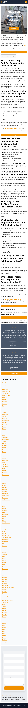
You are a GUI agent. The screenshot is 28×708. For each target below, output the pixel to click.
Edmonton (4, 543)
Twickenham (5, 602)
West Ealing (5, 596)
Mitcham (4, 533)
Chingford (4, 548)
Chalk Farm (5, 491)
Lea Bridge (4, 445)
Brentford (4, 577)
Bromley (4, 399)
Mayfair (4, 458)
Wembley (4, 589)
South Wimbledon (6, 537)
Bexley (4, 512)
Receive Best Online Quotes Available (14, 135)
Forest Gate (5, 433)
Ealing (3, 598)
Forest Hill (4, 424)
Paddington (5, 493)
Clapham (4, 449)
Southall (4, 621)
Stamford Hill (5, 464)
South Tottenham (6, 481)
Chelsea (4, 479)
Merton (4, 531)
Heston (4, 623)
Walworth (4, 403)
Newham (4, 422)
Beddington (5, 541)
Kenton (4, 610)
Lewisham (4, 401)
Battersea (4, 487)
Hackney (4, 426)
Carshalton (4, 560)
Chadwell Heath (6, 535)
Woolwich (4, 418)
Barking (4, 451)
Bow (3, 405)
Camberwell (5, 414)
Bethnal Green (5, 408)
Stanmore (4, 619)
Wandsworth (5, 510)
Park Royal (4, 566)
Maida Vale (5, 504)
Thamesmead (5, 466)
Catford (4, 412)
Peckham (4, 397)
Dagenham (4, 525)
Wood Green (5, 514)
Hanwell (4, 604)
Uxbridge (4, 642)
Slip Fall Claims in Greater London (13, 128)
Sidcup (4, 483)
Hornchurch (5, 568)
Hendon (4, 564)
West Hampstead (6, 522)
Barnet (3, 593)
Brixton (4, 431)
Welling (4, 462)
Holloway (4, 470)
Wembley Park (5, 585)
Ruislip (4, 637)
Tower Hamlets (5, 393)
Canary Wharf (5, 385)
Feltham (4, 629)
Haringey (4, 506)
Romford (4, 562)
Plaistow (4, 410)
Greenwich (4, 387)
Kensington (5, 497)
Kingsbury (4, 575)
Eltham (4, 428)
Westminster (5, 437)
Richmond (4, 581)
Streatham (4, 472)
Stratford (4, 416)
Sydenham (4, 441)
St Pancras (4, 454)
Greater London (6, 395)
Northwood (4, 639)
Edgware (4, 608)
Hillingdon (4, 635)
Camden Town (5, 474)
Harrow (4, 616)
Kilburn (4, 520)
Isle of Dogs (5, 382)
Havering (4, 579)
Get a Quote (13, 28)
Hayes (3, 633)
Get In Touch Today (14, 52)
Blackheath (5, 389)
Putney (4, 527)
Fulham (4, 516)
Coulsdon (4, 591)
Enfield (4, 573)
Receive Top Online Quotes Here (14, 317)
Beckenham (5, 460)
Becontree (4, 508)
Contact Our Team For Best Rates (14, 305)
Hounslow (4, 614)
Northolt (4, 625)
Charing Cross (5, 439)
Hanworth (4, 627)
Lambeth (4, 435)
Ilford (3, 468)
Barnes (4, 552)
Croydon (4, 529)
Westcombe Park (6, 391)
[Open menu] (26, 2)
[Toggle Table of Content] (13, 56)
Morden (4, 550)
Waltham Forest (6, 499)
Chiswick (4, 558)
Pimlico (4, 447)
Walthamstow (5, 495)
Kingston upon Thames (7, 600)
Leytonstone (5, 456)
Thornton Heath (6, 502)
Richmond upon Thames (8, 587)
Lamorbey (4, 485)
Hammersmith (5, 539)
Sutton (3, 570)
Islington (4, 443)
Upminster (4, 583)
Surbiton (4, 606)
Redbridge (4, 489)
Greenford (4, 612)
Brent (3, 556)
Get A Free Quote (14, 373)
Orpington (4, 545)
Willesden (4, 554)
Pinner (3, 631)
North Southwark (6, 420)
